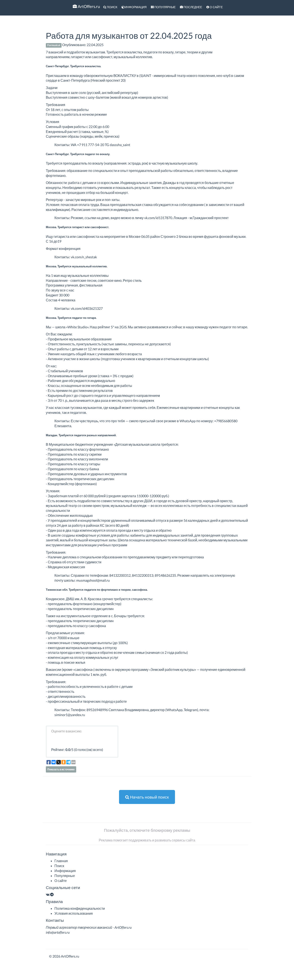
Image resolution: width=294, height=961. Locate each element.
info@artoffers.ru (58, 932)
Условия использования (73, 913)
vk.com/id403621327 (87, 308)
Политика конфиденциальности (79, 908)
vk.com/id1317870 (158, 218)
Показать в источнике (61, 769)
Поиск (111, 7)
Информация (136, 7)
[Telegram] (52, 894)
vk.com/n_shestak (84, 257)
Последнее (192, 7)
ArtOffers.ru (88, 6)
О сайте (216, 7)
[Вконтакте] (48, 894)
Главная (61, 861)
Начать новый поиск (149, 796)
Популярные (165, 7)
